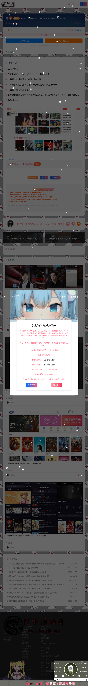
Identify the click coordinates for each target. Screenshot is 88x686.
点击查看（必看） (49, 360)
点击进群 (31, 384)
